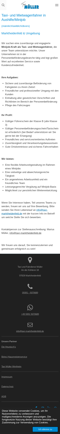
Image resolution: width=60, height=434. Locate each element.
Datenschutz (7, 386)
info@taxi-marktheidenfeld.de (25, 233)
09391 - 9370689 (30, 292)
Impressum (6, 376)
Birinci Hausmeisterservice (14, 356)
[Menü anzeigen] (57, 5)
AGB (3, 396)
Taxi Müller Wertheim (11, 366)
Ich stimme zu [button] (45, 429)
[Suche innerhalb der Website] (3, 5)
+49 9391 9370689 (30, 314)
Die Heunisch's (8, 347)
